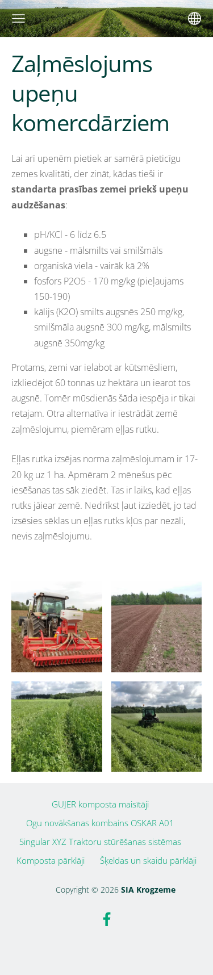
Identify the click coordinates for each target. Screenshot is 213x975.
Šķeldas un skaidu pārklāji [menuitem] (148, 860)
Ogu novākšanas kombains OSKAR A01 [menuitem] (100, 822)
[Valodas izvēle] (194, 18)
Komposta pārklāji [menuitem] (50, 860)
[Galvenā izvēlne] (18, 18)
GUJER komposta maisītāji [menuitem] (100, 804)
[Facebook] (107, 919)
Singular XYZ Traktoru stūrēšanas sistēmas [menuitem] (100, 841)
